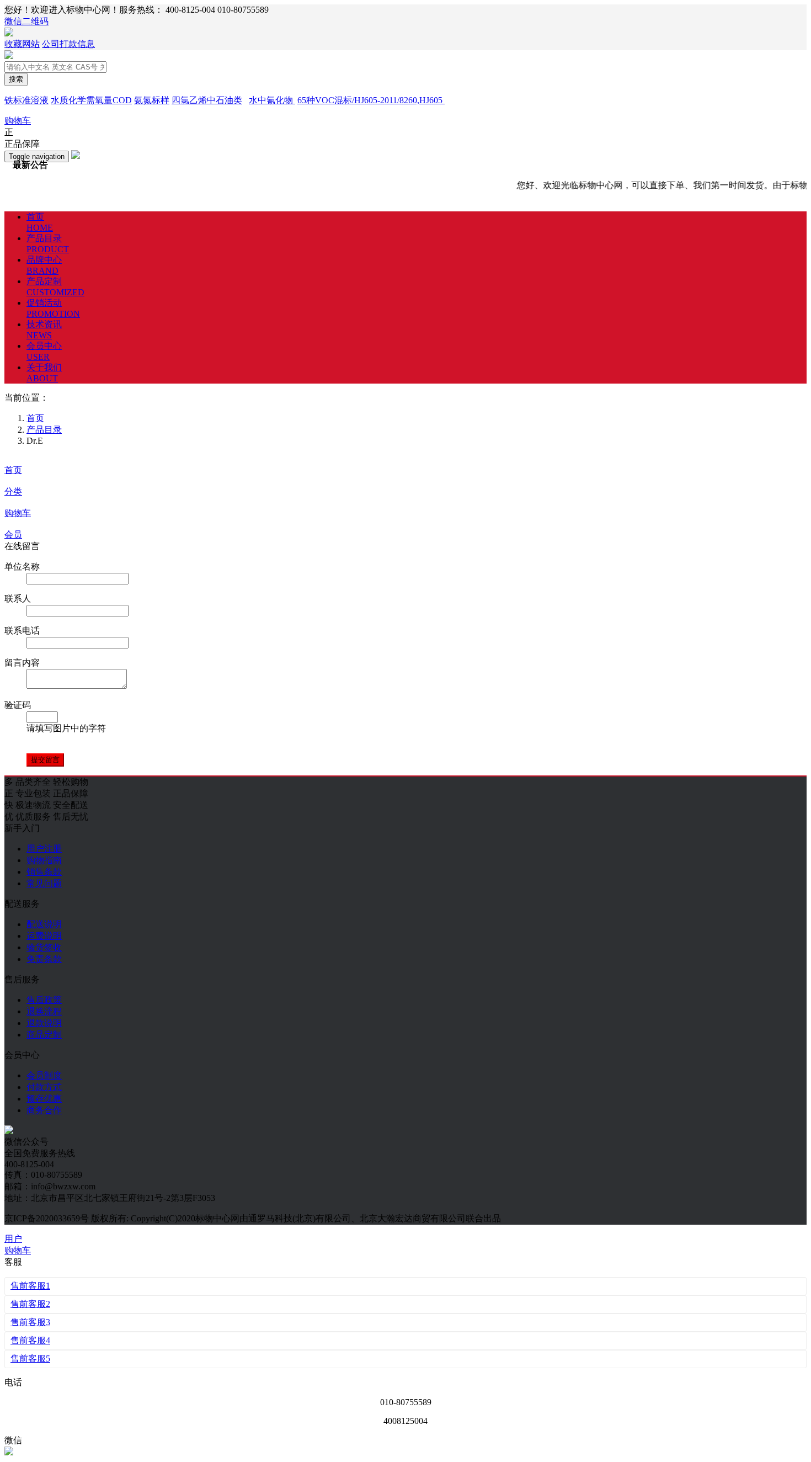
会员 (13, 534)
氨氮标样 (151, 100)
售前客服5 (30, 1358)
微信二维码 (26, 21)
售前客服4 (30, 1340)
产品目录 (44, 429)
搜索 (16, 79)
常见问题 (44, 883)
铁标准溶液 (26, 100)
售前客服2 (30, 1304)
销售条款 (44, 871)
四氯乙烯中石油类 (207, 100)
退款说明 (44, 1023)
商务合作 (44, 1110)
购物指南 (44, 860)
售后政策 (44, 999)
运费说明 (44, 935)
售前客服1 (30, 1285)
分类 (13, 491)
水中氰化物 (272, 100)
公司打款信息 (68, 44)
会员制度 (44, 1075)
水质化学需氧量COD (91, 100)
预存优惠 (44, 1098)
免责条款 (44, 959)
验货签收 (44, 947)
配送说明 (44, 924)
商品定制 (44, 1034)
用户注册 (44, 848)
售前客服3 (30, 1322)
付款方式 (44, 1087)
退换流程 (44, 1011)
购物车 (17, 513)
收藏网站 (22, 44)
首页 (13, 470)
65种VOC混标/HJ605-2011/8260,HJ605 (371, 100)
